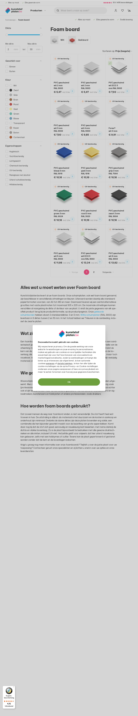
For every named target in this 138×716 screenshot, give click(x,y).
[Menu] (13, 687)
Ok (69, 382)
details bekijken (65, 363)
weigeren (50, 363)
